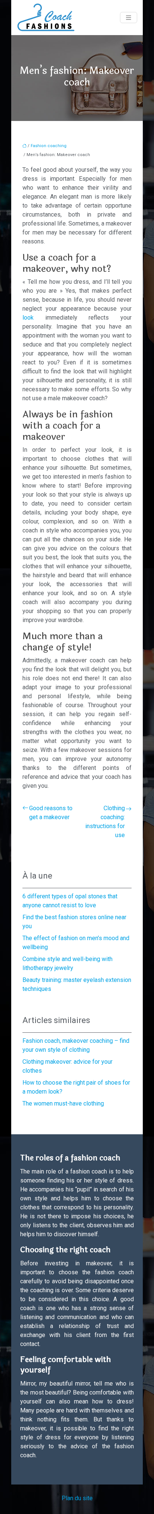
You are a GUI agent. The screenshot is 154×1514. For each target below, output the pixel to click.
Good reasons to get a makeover (51, 813)
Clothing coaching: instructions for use (105, 822)
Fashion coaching (49, 145)
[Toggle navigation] (128, 18)
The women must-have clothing (63, 1103)
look (33, 317)
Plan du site (77, 1498)
